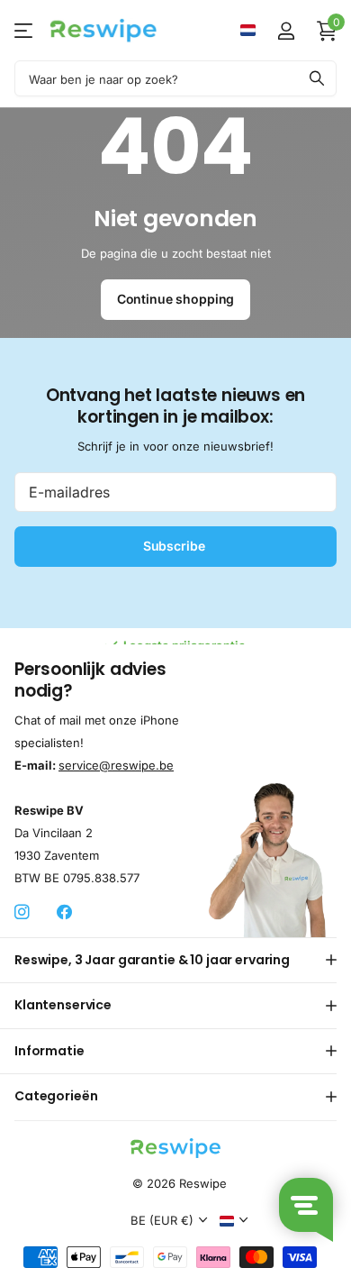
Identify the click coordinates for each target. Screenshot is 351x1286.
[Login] (285, 30)
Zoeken (317, 78)
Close (175, 960)
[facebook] (64, 912)
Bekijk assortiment (24, 30)
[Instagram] (22, 912)
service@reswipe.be (116, 765)
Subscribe (176, 545)
